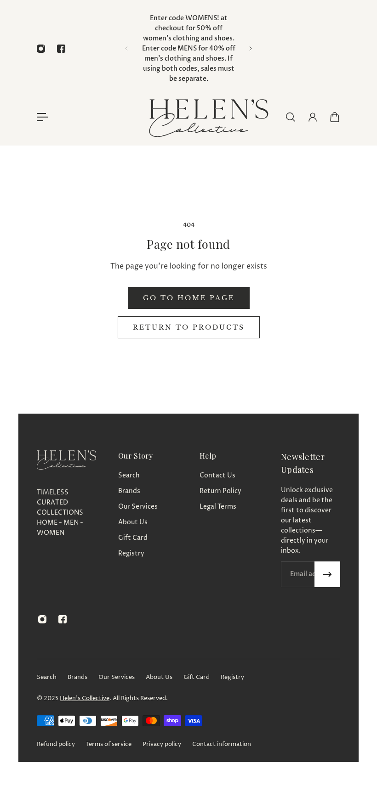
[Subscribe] (327, 574)
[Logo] (207, 117)
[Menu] (42, 117)
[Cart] (335, 117)
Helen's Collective (84, 698)
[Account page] (313, 117)
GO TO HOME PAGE (188, 298)
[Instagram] (41, 49)
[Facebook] (61, 49)
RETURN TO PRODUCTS (189, 327)
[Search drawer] (291, 117)
